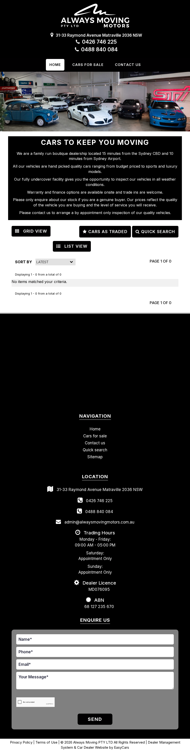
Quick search (95, 450)
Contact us (128, 64)
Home (55, 64)
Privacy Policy (21, 742)
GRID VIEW (34, 231)
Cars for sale (95, 436)
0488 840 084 (99, 49)
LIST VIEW (75, 246)
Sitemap (95, 457)
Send (95, 719)
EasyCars (121, 747)
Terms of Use (46, 742)
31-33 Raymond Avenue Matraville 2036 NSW (99, 35)
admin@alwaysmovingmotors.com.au (98, 522)
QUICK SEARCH (157, 231)
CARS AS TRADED (107, 231)
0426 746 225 (99, 42)
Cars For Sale (88, 64)
